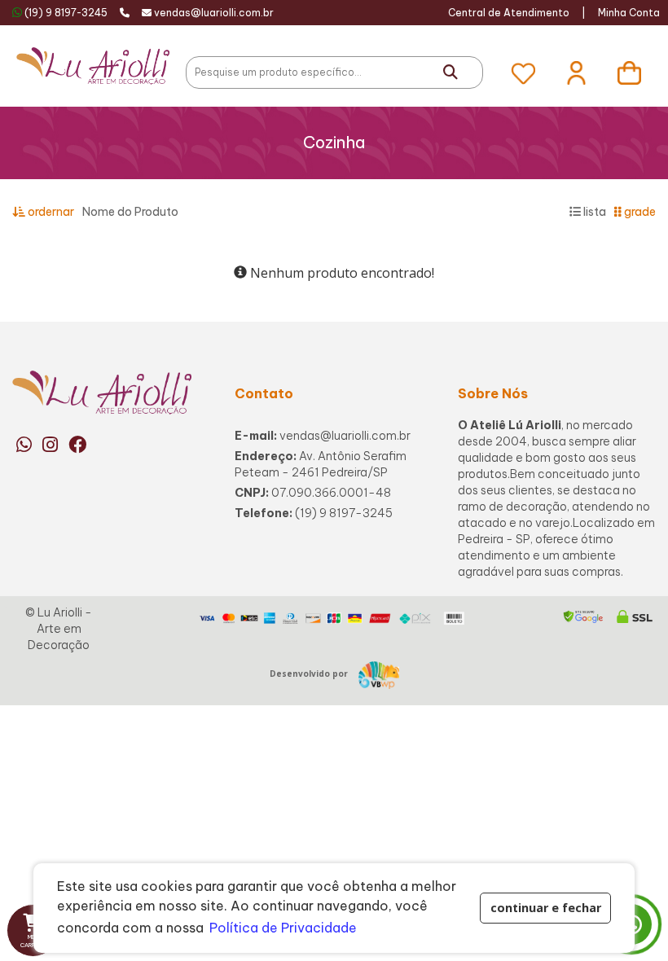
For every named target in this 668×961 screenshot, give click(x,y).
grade (639, 211)
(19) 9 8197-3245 (66, 13)
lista (593, 211)
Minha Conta (629, 13)
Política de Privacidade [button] (283, 927)
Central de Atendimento (508, 13)
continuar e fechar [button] (545, 907)
